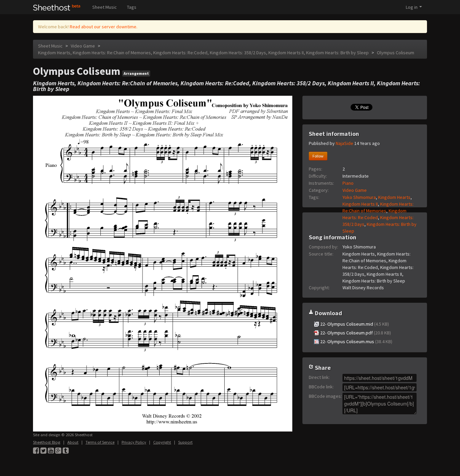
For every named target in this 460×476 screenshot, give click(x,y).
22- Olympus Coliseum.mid (354, 324)
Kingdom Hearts (394, 197)
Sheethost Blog (46, 442)
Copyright (162, 442)
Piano (348, 183)
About (72, 442)
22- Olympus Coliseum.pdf (355, 333)
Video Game (83, 46)
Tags (131, 7)
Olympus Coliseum (395, 53)
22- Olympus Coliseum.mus (355, 341)
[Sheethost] (56, 7)
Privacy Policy (134, 442)
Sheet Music (104, 7)
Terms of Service (100, 442)
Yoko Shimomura (359, 197)
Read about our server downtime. (103, 27)
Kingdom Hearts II (360, 204)
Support (185, 442)
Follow (318, 155)
